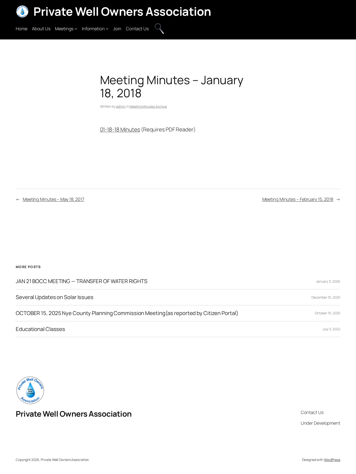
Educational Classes (40, 329)
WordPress (332, 459)
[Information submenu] (107, 28)
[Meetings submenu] (76, 28)
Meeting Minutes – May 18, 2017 (53, 199)
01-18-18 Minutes (120, 129)
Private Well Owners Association (122, 11)
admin (120, 106)
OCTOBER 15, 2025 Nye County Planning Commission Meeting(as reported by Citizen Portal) (127, 313)
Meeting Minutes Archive (148, 106)
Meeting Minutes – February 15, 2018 (297, 199)
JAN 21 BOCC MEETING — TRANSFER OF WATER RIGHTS (81, 281)
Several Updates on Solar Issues (54, 297)
